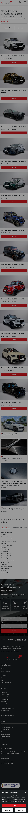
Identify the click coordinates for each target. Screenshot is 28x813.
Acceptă (14, 805)
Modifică (20, 810)
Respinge (7, 810)
